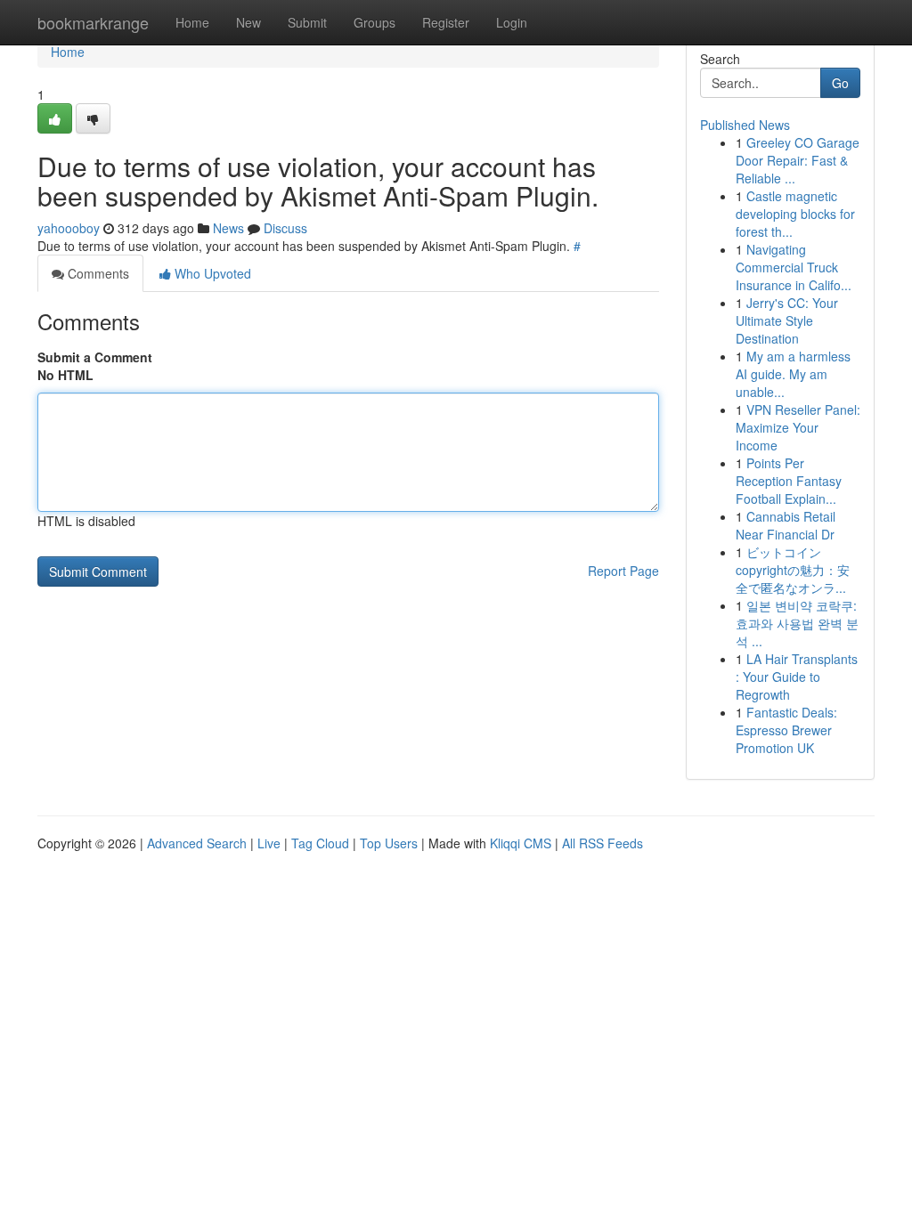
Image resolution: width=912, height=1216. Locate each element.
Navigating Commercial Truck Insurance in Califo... (793, 267)
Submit (307, 22)
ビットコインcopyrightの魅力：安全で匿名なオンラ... (793, 569)
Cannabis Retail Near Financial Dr (785, 525)
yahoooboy (68, 228)
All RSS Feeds (602, 843)
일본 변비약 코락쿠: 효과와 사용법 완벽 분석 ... (797, 623)
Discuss (285, 228)
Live (269, 843)
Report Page (623, 571)
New (248, 22)
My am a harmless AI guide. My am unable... (793, 374)
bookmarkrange (93, 22)
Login (511, 22)
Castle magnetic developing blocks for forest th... (795, 213)
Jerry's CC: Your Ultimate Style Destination (787, 320)
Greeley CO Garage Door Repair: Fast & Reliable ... (797, 160)
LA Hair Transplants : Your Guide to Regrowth (797, 676)
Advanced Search (197, 843)
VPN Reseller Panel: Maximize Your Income (798, 427)
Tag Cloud (320, 843)
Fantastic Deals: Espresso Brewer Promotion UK (786, 730)
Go (840, 83)
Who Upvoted (211, 273)
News (228, 228)
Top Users (389, 843)
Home (192, 22)
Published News (745, 125)
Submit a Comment (94, 357)
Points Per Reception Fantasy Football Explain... (789, 480)
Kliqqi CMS (520, 843)
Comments (96, 273)
